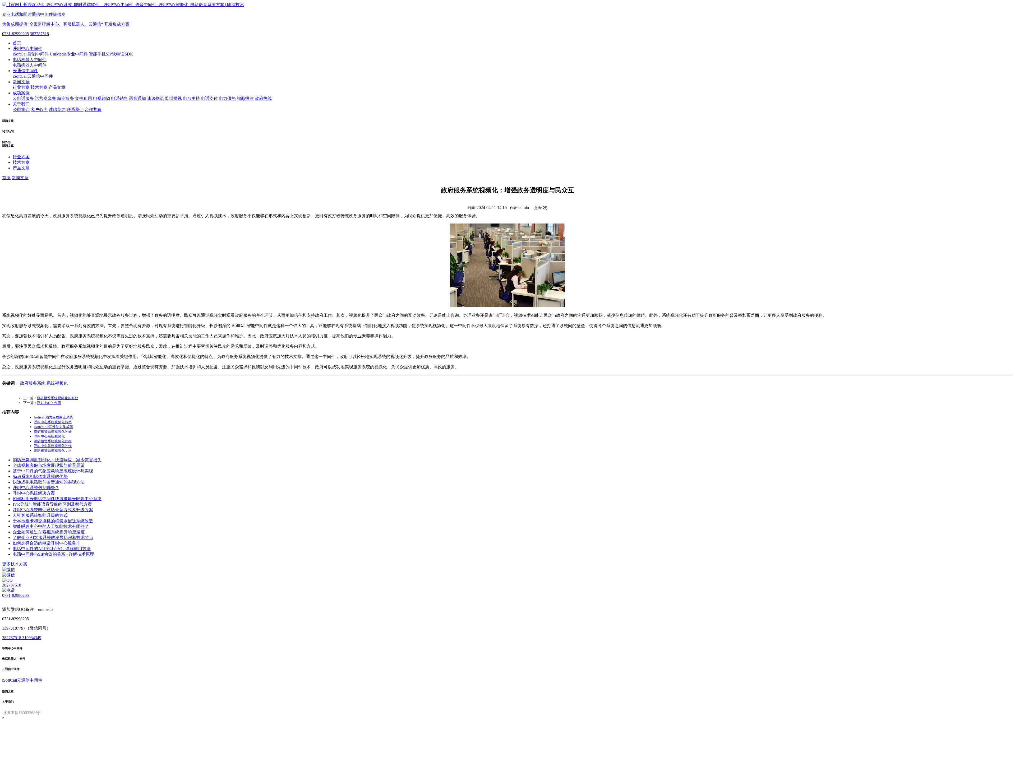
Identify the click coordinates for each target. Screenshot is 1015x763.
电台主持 (191, 98)
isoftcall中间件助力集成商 (53, 427)
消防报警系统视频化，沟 (53, 451)
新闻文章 (21, 82)
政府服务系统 (32, 383)
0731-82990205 (15, 33)
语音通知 (137, 98)
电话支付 (209, 98)
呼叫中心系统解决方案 (34, 493)
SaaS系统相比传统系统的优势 (40, 476)
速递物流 (155, 98)
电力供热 (227, 98)
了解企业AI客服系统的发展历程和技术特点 (53, 537)
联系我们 (75, 109)
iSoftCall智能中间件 (31, 54)
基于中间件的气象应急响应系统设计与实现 (53, 471)
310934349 (31, 637)
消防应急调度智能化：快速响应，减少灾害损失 (57, 460)
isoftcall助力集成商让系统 (53, 417)
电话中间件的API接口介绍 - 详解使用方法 (52, 548)
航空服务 (65, 98)
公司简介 (21, 109)
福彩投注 (245, 98)
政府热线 (263, 98)
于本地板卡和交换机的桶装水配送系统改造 (53, 521)
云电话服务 (23, 98)
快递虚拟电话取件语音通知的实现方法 (49, 482)
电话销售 (119, 98)
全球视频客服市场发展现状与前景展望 (49, 465)
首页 (17, 43)
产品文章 (57, 87)
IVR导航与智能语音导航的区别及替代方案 (52, 504)
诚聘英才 (57, 109)
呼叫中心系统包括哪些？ (36, 487)
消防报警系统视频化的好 (53, 441)
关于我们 (21, 104)
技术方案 (39, 87)
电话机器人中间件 (30, 59)
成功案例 (21, 93)
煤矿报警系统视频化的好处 (57, 398)
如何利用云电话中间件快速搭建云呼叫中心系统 (57, 498)
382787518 (39, 33)
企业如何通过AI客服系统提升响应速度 (49, 532)
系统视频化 (57, 383)
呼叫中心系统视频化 (49, 436)
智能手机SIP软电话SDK (111, 54)
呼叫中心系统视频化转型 (53, 422)
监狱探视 (173, 98)
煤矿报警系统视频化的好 (53, 432)
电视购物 (101, 98)
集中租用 (83, 98)
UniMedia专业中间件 (69, 54)
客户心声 (39, 109)
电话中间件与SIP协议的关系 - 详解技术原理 (53, 554)
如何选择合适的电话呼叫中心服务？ (46, 543)
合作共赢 (93, 109)
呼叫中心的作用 (49, 403)
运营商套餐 (45, 98)
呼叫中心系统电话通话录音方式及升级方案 (53, 510)
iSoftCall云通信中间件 (33, 76)
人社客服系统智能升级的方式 (40, 515)
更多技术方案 (14, 564)
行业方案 (21, 87)
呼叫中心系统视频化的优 (53, 446)
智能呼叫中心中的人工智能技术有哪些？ (51, 526)
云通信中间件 (25, 70)
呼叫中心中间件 (27, 48)
